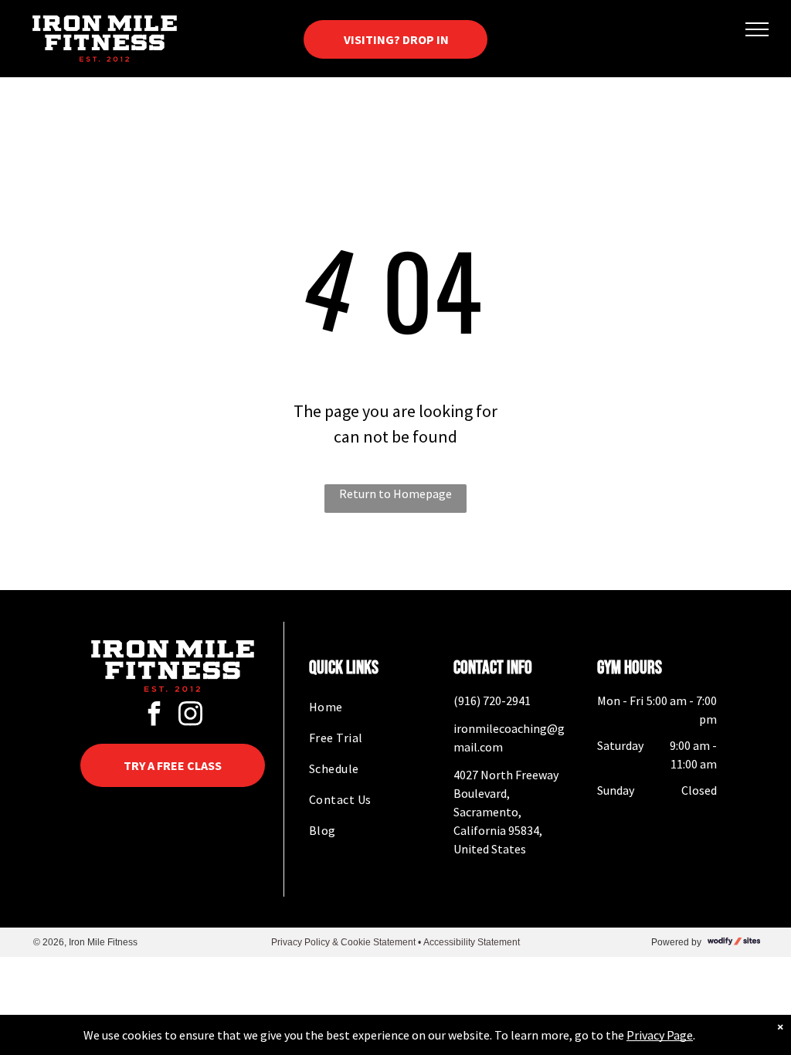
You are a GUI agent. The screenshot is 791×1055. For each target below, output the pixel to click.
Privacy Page (659, 1035)
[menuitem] (369, 706)
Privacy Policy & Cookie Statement (343, 942)
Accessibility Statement (471, 942)
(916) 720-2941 (492, 700)
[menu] (757, 29)
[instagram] (191, 715)
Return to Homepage (395, 493)
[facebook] (154, 715)
